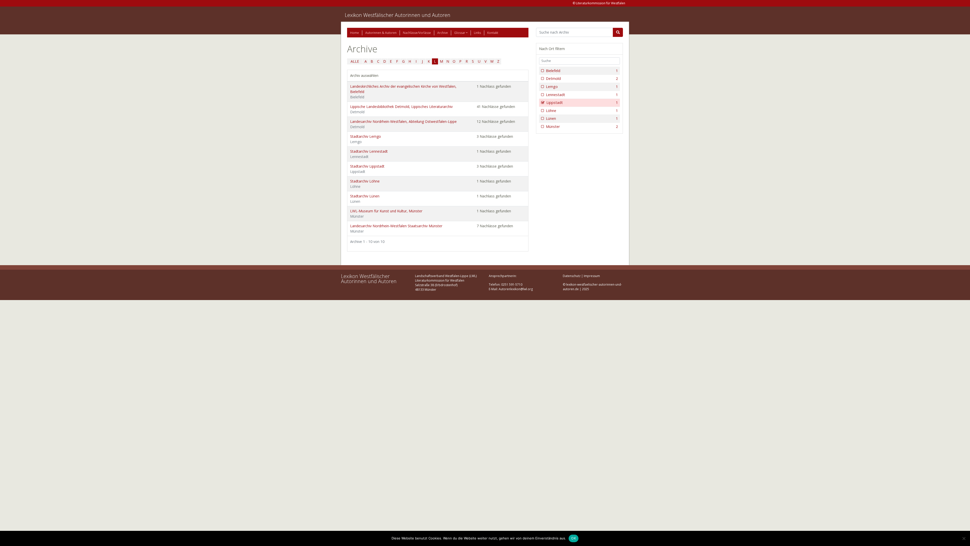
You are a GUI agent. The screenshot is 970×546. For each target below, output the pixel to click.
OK (573, 538)
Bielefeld (582, 70)
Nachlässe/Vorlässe (417, 33)
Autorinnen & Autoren (381, 33)
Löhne (582, 110)
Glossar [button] (459, 33)
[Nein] (963, 538)
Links (477, 33)
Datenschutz (571, 276)
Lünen (582, 118)
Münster (582, 126)
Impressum (592, 276)
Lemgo (582, 86)
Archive (442, 33)
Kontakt (492, 33)
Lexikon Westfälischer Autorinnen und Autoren (397, 15)
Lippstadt (582, 102)
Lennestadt (582, 94)
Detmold (582, 78)
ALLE (355, 61)
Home (354, 33)
